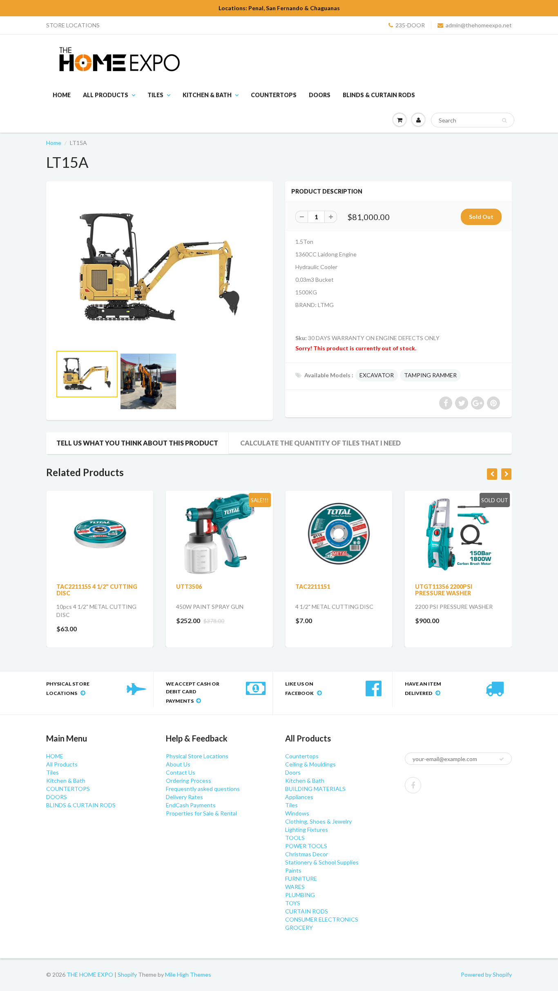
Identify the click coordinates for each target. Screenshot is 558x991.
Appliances (299, 796)
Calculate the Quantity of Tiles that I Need (320, 443)
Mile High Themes (188, 974)
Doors (293, 772)
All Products (105, 94)
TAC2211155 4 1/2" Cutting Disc (96, 590)
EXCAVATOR (376, 375)
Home (53, 142)
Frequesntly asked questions (203, 788)
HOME (62, 94)
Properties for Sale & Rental (201, 813)
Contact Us (180, 772)
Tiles (155, 94)
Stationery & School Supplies (322, 862)
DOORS (319, 94)
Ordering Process (188, 780)
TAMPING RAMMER (430, 375)
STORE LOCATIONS (73, 25)
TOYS (292, 903)
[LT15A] (159, 267)
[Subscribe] (501, 759)
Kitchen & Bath (207, 94)
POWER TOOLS (306, 845)
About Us (178, 764)
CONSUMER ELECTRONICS (321, 919)
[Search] (504, 120)
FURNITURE (301, 878)
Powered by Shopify (486, 974)
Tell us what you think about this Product (137, 443)
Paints (293, 870)
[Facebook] (413, 785)
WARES (295, 886)
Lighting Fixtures (306, 829)
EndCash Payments (191, 805)
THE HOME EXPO (90, 974)
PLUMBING (300, 894)
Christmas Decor (306, 854)
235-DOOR (410, 25)
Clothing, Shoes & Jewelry (318, 821)
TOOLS (295, 837)
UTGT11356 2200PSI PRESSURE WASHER (443, 590)
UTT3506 (189, 586)
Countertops (302, 756)
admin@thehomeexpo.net (479, 25)
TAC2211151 (312, 586)
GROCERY (299, 927)
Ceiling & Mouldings (310, 764)
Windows (297, 813)
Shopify (127, 974)
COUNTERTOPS (274, 94)
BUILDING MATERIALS (315, 788)
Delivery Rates (184, 796)
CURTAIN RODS (306, 911)
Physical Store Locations (197, 756)
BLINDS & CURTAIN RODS (379, 94)
